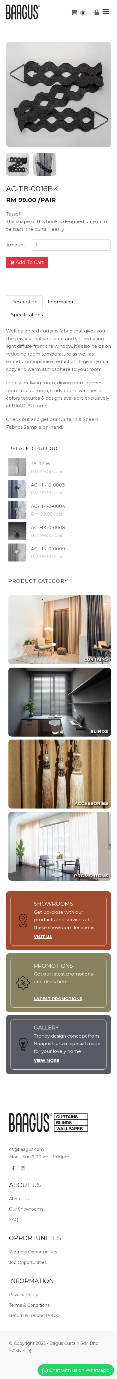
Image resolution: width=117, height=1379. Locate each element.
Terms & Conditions (29, 1305)
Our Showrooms (26, 1209)
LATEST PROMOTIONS (58, 998)
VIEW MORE (46, 1060)
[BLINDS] (59, 701)
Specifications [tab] (27, 314)
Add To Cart (29, 262)
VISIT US (43, 936)
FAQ (13, 1219)
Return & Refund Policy (33, 1315)
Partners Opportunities (33, 1252)
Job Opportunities (27, 1262)
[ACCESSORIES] (59, 773)
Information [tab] (61, 302)
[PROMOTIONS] (59, 846)
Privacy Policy (23, 1294)
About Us (18, 1199)
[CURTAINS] (59, 629)
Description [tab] (24, 302)
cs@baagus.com (26, 1149)
